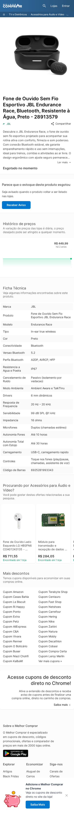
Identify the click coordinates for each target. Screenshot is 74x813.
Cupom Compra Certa (52, 651)
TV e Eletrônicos (18, 14)
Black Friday (11, 776)
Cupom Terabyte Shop (53, 591)
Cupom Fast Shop (50, 601)
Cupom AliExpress (14, 626)
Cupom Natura (47, 631)
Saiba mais (61, 704)
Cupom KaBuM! (13, 661)
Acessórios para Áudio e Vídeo (47, 14)
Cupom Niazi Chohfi (16, 656)
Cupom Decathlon (50, 641)
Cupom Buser (11, 651)
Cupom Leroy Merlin (51, 656)
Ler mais (62, 162)
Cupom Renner (12, 641)
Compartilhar (63, 123)
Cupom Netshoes (49, 606)
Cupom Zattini (47, 626)
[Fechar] (68, 795)
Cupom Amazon (13, 591)
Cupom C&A (11, 631)
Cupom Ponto (12, 611)
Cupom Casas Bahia (16, 596)
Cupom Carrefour (49, 611)
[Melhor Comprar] (22, 6)
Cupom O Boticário (15, 646)
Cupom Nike (46, 621)
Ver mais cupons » (50, 661)
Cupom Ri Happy (14, 606)
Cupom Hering (47, 616)
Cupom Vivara (12, 636)
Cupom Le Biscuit (14, 601)
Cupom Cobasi (47, 646)
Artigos (7, 771)
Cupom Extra (11, 616)
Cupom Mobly (47, 636)
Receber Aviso (16, 205)
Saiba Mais (37, 804)
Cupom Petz (11, 621)
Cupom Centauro (49, 596)
